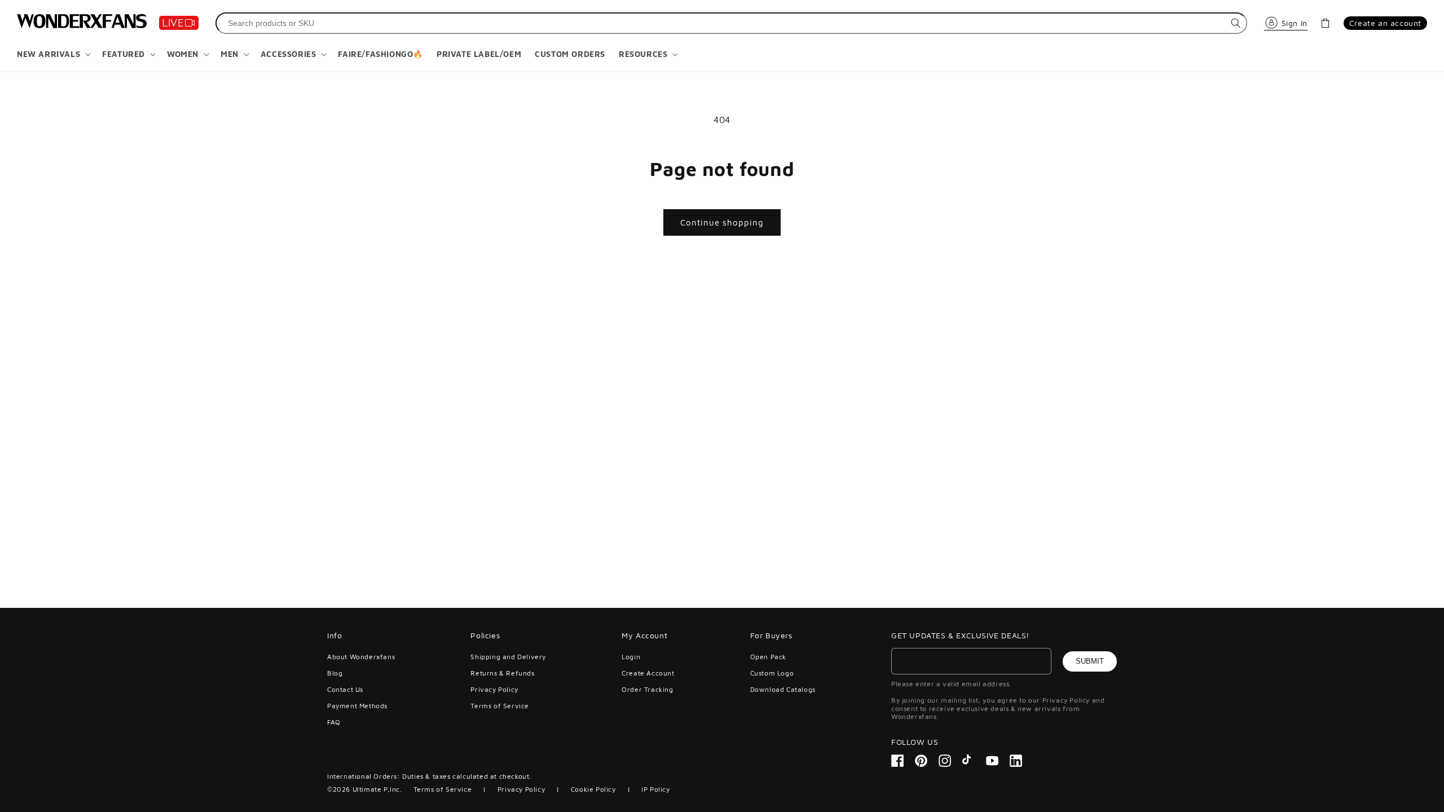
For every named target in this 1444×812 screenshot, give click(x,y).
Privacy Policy (494, 689)
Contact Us (345, 689)
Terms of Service (499, 705)
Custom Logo (772, 673)
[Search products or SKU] (1236, 23)
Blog (334, 673)
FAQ (334, 722)
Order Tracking (647, 689)
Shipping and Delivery (508, 657)
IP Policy (655, 789)
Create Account (648, 673)
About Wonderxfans (361, 657)
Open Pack (768, 657)
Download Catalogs (783, 689)
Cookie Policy (593, 789)
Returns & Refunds (502, 673)
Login (631, 657)
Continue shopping (722, 222)
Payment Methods (357, 705)
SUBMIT (1090, 661)
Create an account (1385, 23)
